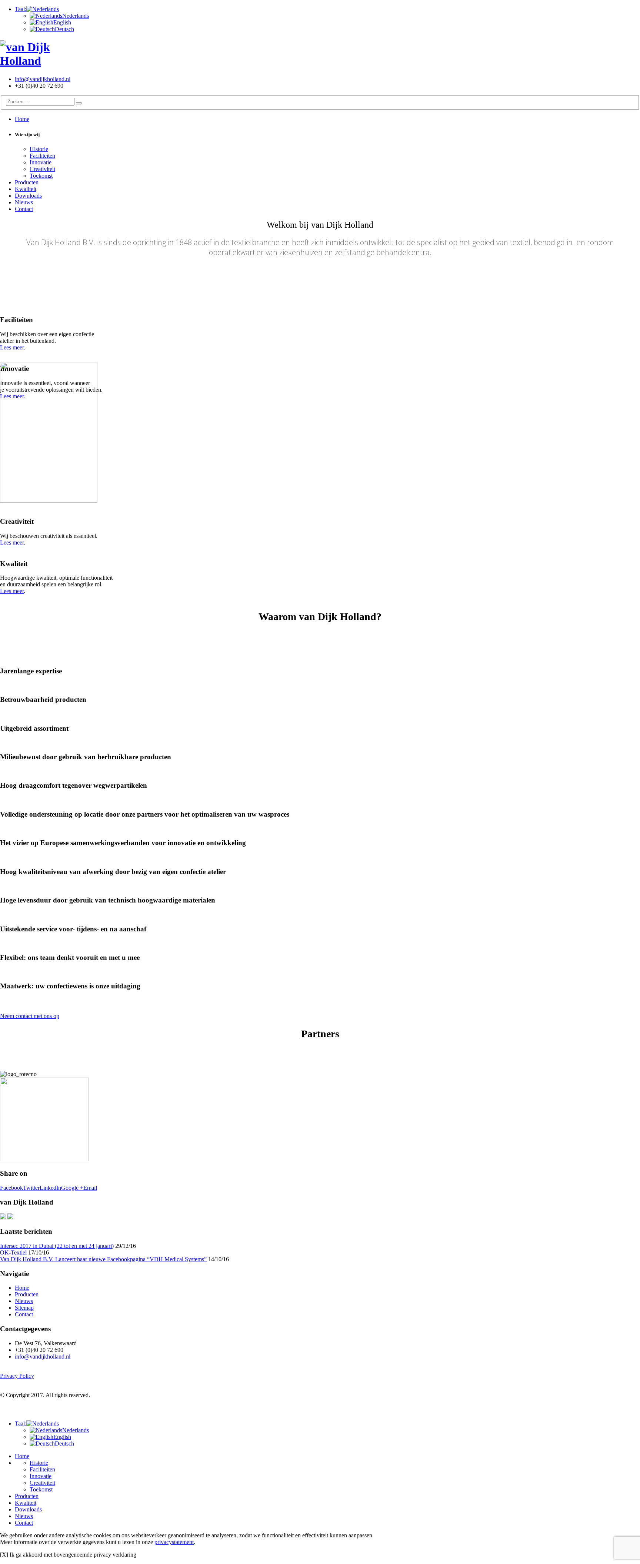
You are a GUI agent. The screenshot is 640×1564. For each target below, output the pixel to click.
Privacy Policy (17, 1376)
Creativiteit (42, 169)
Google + (72, 1188)
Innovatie (40, 162)
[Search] (79, 103)
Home (22, 119)
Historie (39, 149)
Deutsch (64, 29)
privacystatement (174, 1542)
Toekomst (41, 176)
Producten (27, 182)
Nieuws (24, 202)
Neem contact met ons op (29, 1016)
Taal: (20, 9)
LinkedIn (50, 1188)
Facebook (11, 1188)
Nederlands (75, 16)
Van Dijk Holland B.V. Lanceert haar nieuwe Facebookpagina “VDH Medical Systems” (103, 1259)
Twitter (31, 1188)
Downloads (28, 195)
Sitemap (24, 1308)
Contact (24, 209)
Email (90, 1188)
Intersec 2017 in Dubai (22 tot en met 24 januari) (57, 1246)
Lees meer (12, 347)
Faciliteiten (42, 156)
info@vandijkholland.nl (42, 79)
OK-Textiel (13, 1252)
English (62, 22)
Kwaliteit (25, 189)
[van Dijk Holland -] (46, 60)
